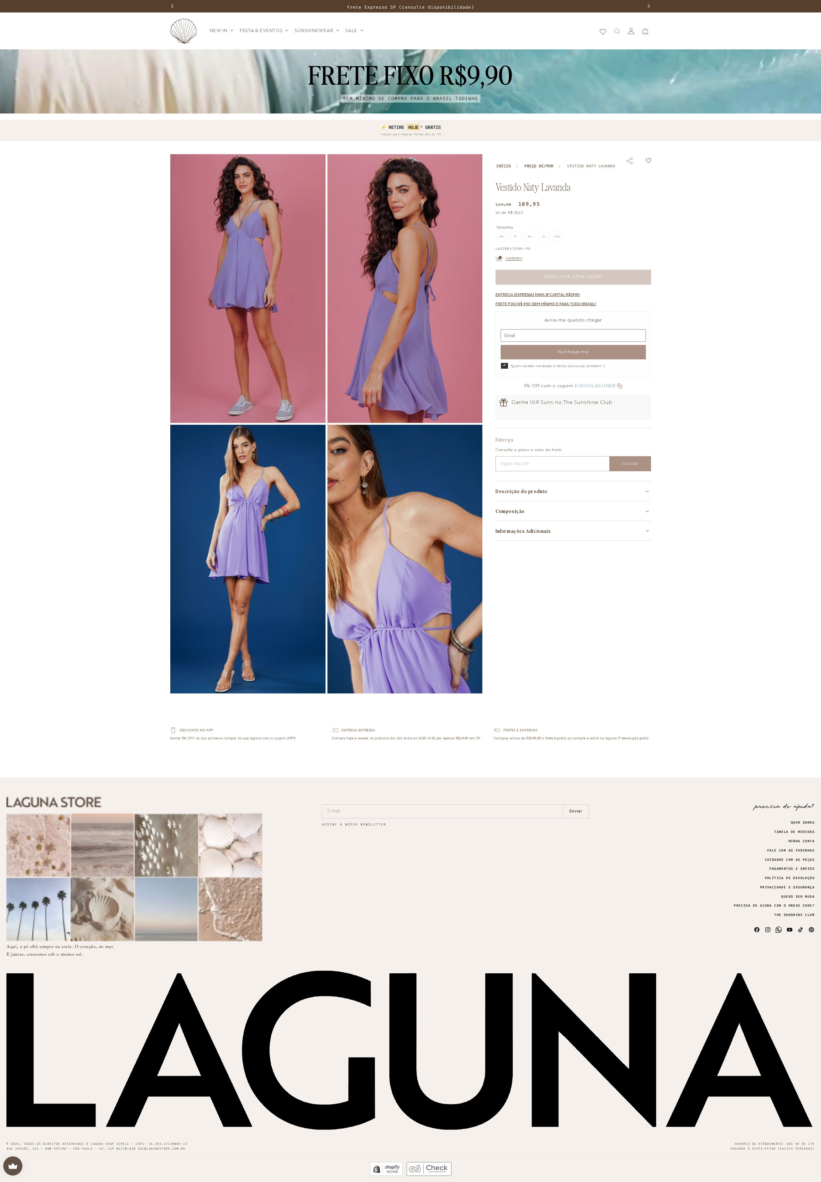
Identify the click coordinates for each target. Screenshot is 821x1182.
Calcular (630, 464)
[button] (221, 31)
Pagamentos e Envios (792, 869)
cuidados (513, 258)
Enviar (576, 811)
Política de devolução (790, 878)
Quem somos (803, 823)
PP (503, 238)
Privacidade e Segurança (787, 887)
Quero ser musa (798, 897)
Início (503, 166)
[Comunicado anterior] (172, 6)
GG (558, 238)
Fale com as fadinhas (791, 850)
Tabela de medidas (794, 832)
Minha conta (802, 841)
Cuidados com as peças (790, 860)
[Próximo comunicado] (649, 6)
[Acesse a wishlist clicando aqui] (603, 31)
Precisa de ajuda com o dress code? (774, 906)
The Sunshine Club (794, 915)
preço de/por (538, 166)
